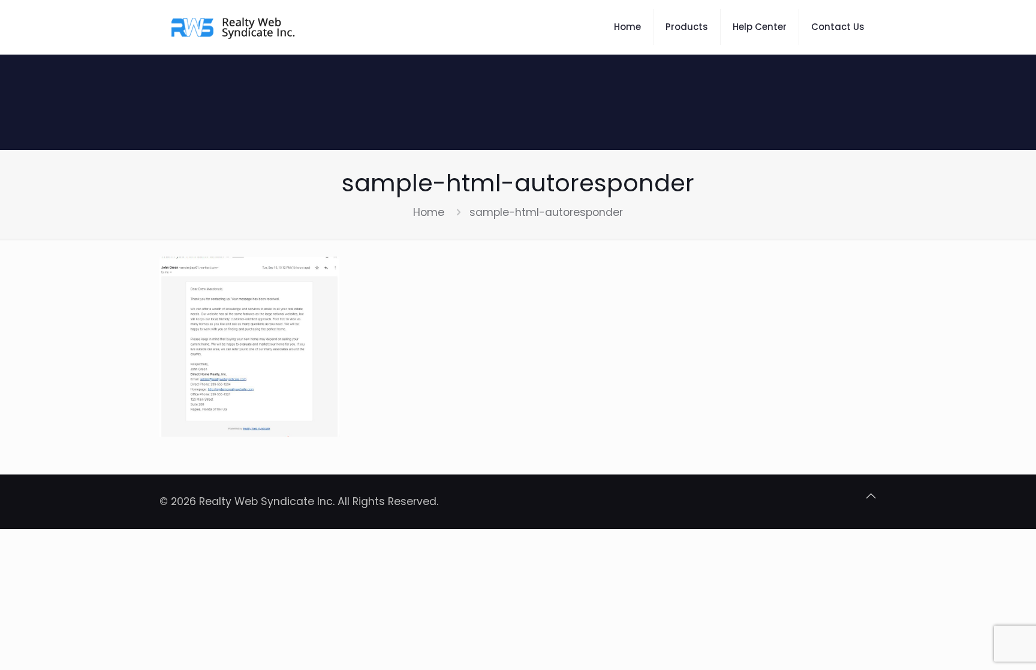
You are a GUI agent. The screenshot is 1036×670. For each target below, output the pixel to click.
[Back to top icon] (871, 496)
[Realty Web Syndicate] (234, 27)
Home (428, 212)
